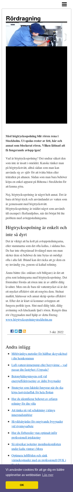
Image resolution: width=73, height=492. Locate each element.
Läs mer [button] (47, 475)
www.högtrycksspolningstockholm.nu (29, 319)
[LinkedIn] (20, 331)
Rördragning (23, 18)
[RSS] (24, 331)
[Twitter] (16, 331)
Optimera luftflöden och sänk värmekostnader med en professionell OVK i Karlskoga (38, 460)
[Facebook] (12, 331)
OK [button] (22, 485)
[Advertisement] (36, 85)
